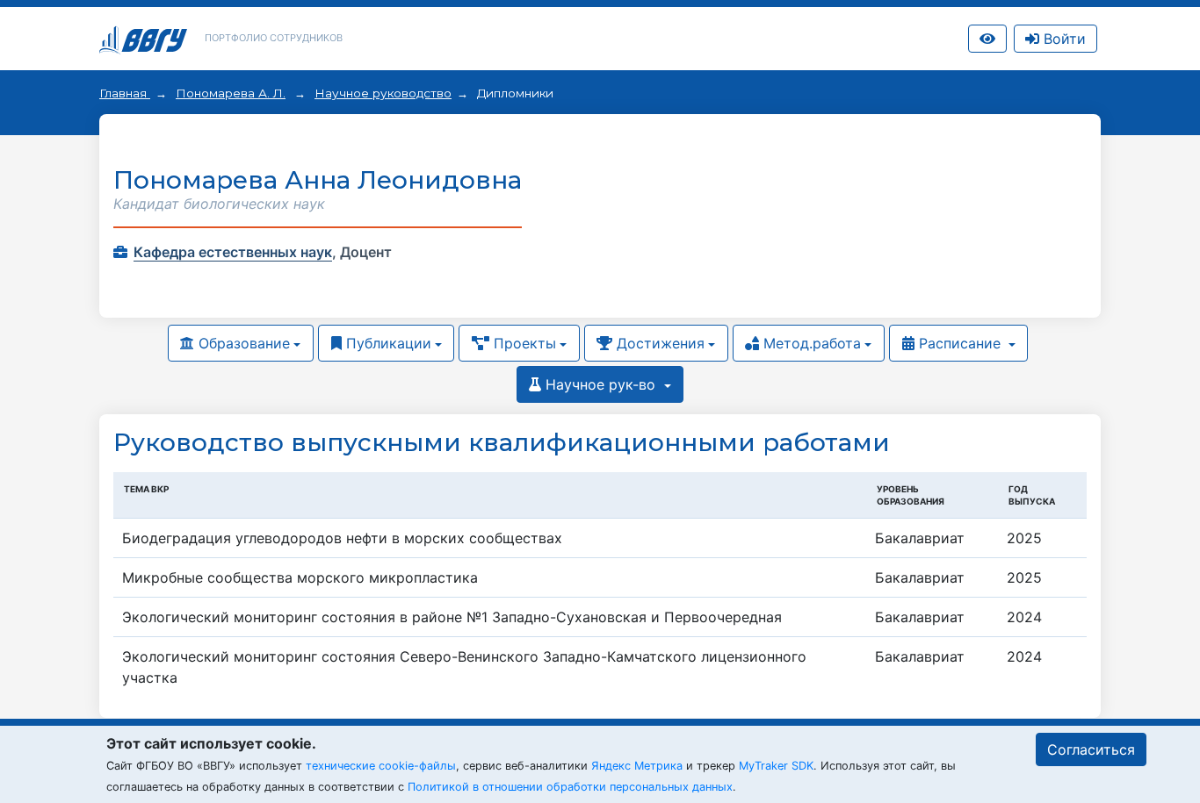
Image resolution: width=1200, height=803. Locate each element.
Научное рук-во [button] (600, 384)
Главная (124, 93)
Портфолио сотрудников (274, 38)
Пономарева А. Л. (231, 93)
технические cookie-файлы (381, 765)
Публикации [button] (386, 343)
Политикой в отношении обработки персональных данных (570, 786)
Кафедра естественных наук (233, 252)
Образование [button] (242, 343)
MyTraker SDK (776, 765)
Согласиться (1091, 749)
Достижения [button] (658, 343)
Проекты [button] (522, 343)
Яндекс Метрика (637, 765)
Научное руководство (383, 93)
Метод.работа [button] (810, 343)
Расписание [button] (959, 343)
